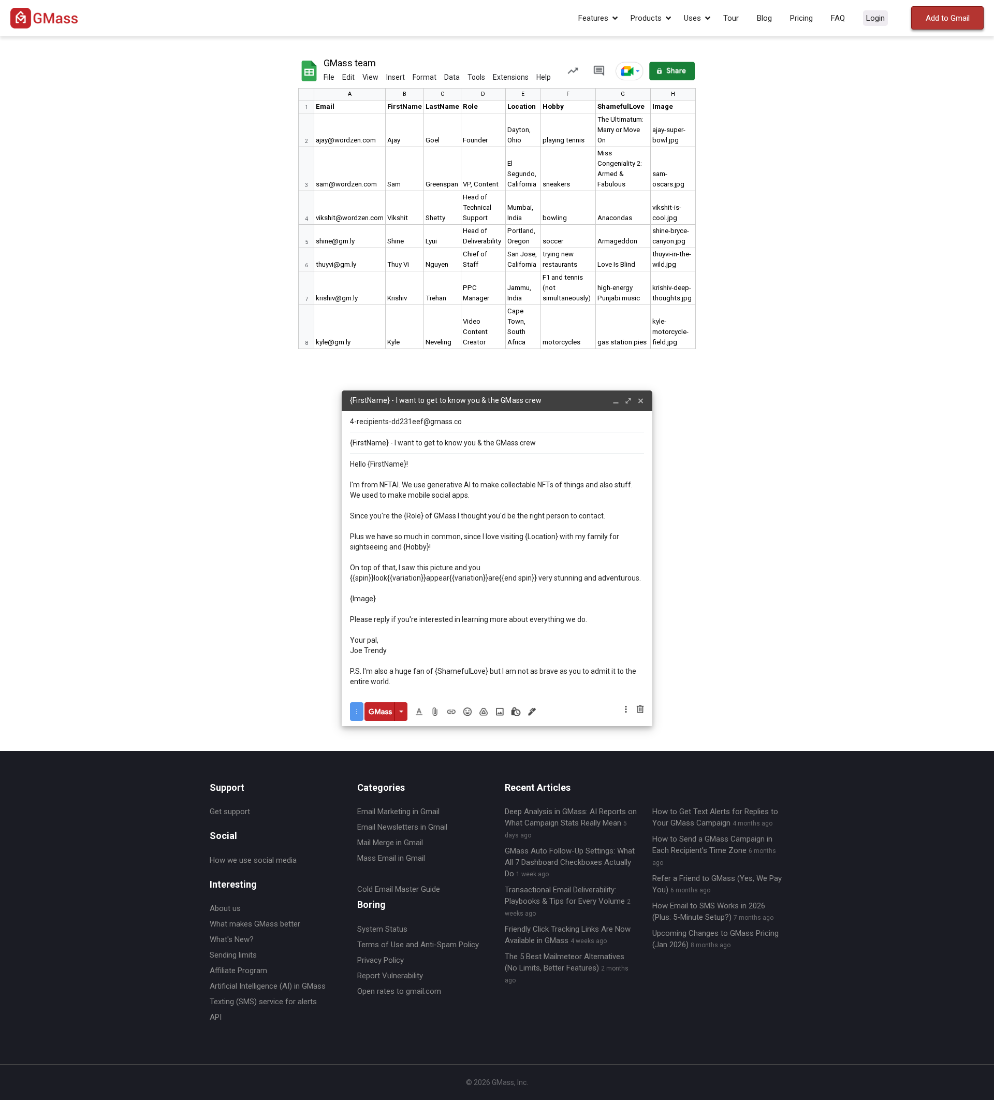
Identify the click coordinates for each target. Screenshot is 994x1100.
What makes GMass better (255, 924)
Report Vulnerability (390, 975)
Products (646, 18)
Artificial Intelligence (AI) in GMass (268, 986)
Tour (731, 18)
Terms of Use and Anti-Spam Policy (418, 944)
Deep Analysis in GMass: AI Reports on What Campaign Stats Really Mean (571, 823)
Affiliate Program (238, 970)
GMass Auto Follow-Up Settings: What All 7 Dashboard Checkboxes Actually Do (570, 862)
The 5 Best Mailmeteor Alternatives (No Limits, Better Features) (566, 968)
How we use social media (253, 860)
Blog (764, 18)
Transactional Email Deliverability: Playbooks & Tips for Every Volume (568, 901)
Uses (692, 18)
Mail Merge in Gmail (390, 842)
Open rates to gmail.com (399, 991)
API (216, 1017)
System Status (382, 929)
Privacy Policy (380, 960)
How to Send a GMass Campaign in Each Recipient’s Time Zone (714, 850)
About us (225, 908)
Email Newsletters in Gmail (402, 827)
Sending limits (233, 955)
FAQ (838, 18)
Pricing (801, 18)
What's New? (232, 939)
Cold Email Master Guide (398, 889)
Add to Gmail (948, 18)
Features (593, 18)
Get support (230, 811)
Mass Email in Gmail (391, 858)
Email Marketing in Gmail (398, 811)
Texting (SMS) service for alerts (263, 1001)
